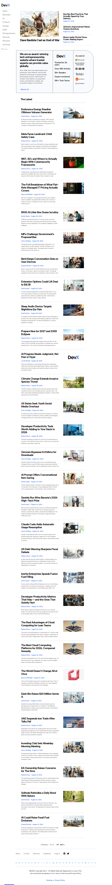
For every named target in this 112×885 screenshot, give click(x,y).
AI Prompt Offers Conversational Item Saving (39, 476)
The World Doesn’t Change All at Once (39, 672)
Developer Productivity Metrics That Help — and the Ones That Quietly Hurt (38, 599)
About (18, 854)
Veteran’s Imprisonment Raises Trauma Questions (76, 28)
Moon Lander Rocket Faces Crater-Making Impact (75, 38)
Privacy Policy (60, 880)
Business (6, 14)
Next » (62, 845)
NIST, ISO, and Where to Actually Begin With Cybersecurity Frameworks (39, 161)
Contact (26, 854)
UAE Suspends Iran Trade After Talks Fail (38, 720)
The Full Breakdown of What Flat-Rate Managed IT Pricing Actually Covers (39, 187)
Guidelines (47, 854)
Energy (6, 26)
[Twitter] (68, 854)
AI (3, 18)
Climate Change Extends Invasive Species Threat (39, 380)
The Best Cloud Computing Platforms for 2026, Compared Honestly (38, 648)
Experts (57, 854)
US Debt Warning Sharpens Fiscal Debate (39, 550)
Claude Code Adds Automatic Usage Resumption (37, 526)
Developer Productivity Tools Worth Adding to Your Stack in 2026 (38, 429)
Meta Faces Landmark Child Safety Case (36, 135)
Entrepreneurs (6, 33)
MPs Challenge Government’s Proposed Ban (37, 235)
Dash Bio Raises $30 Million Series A (40, 695)
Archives (6, 44)
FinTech (6, 22)
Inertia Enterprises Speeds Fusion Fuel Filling (39, 575)
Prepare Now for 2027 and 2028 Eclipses (39, 333)
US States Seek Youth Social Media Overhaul (36, 405)
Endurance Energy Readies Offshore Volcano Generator (36, 111)
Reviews (6, 41)
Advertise (36, 854)
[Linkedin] (64, 854)
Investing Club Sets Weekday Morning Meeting (37, 745)
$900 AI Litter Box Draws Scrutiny (39, 212)
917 (58, 845)
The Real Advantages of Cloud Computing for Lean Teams (38, 624)
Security (6, 37)
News (5, 11)
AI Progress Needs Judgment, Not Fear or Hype (39, 355)
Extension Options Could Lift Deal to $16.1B (39, 283)
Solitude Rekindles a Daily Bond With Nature (38, 794)
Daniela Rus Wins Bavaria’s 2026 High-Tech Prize (39, 499)
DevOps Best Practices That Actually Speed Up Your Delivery (75, 16)
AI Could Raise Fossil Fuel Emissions (35, 819)
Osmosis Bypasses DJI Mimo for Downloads (38, 453)
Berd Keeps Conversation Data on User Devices (39, 260)
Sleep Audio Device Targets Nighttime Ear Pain (36, 308)
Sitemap (49, 880)
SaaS (5, 29)
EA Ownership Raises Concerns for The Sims (38, 769)
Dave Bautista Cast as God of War (39, 40)
